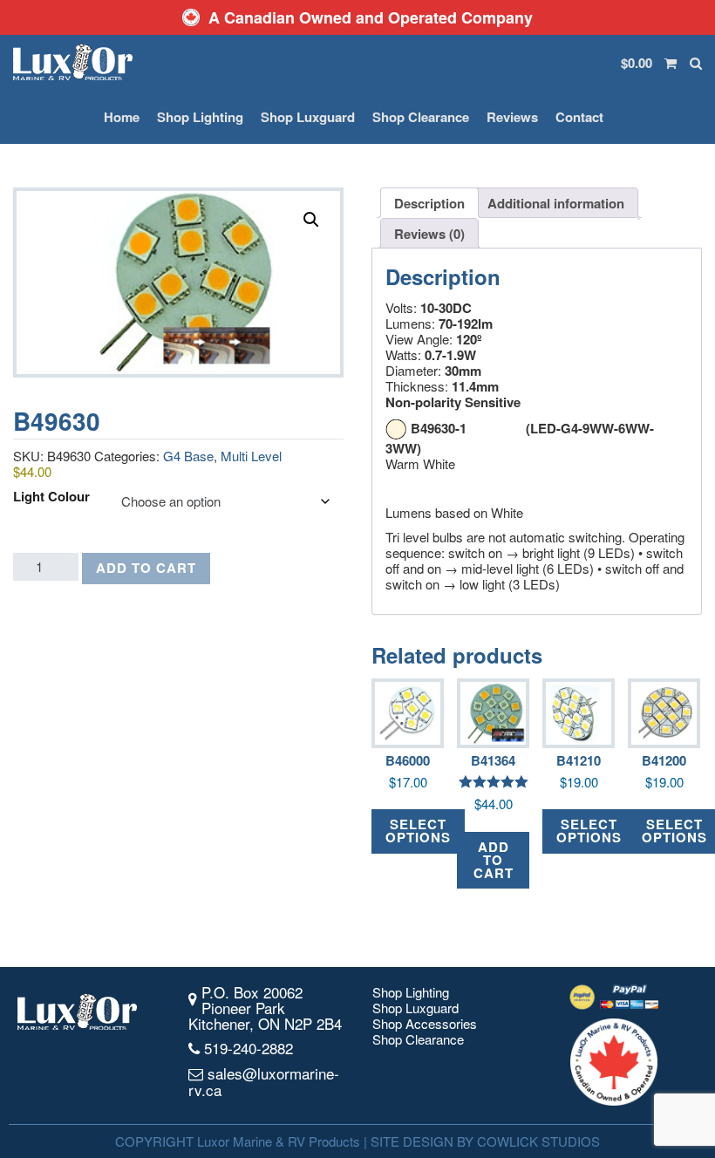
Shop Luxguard (308, 116)
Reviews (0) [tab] (429, 233)
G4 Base (188, 455)
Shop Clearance (420, 116)
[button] (311, 219)
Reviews (512, 116)
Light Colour (51, 496)
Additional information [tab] (555, 203)
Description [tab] (429, 203)
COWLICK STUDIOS (538, 1141)
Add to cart (146, 567)
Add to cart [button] (493, 859)
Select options (418, 830)
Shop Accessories (424, 1024)
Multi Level (251, 455)
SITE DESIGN (412, 1141)
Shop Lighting (200, 116)
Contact (579, 116)
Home (122, 116)
